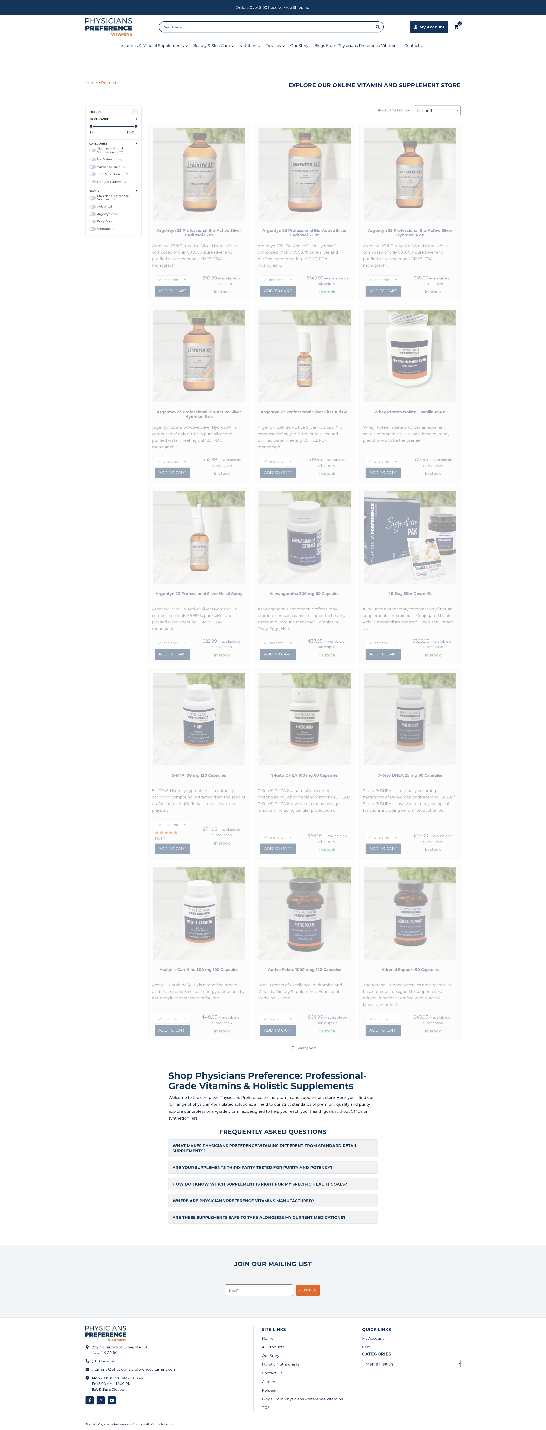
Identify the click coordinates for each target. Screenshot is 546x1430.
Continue (231, 736)
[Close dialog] (350, 646)
